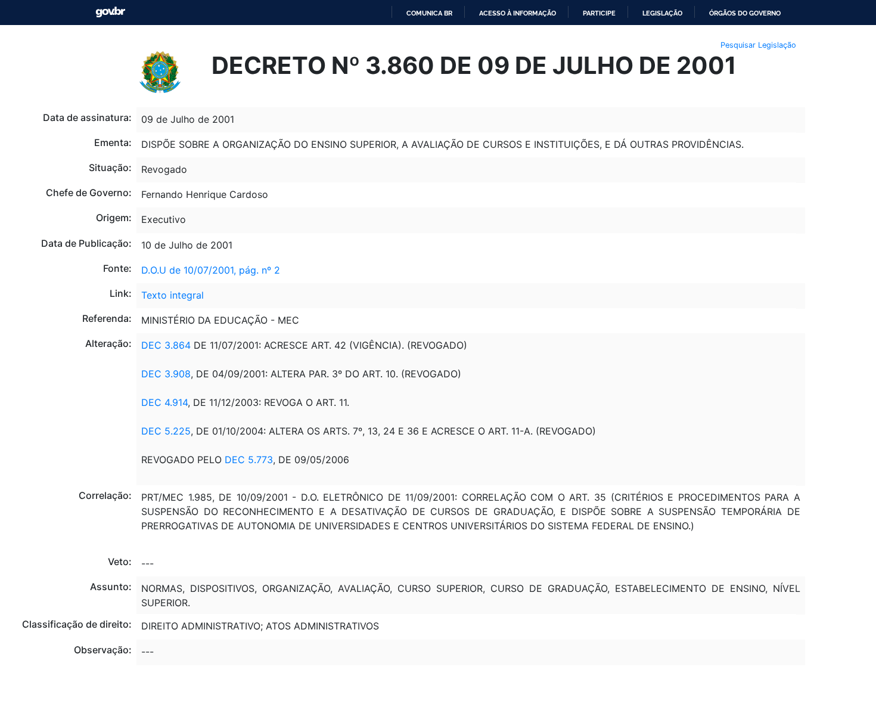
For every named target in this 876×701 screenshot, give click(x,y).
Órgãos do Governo (745, 13)
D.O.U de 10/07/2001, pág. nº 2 (210, 270)
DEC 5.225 (166, 431)
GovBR (110, 12)
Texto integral (172, 295)
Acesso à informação (517, 13)
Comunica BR (429, 13)
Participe (599, 13)
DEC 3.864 (166, 345)
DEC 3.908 (166, 374)
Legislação (662, 13)
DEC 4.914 (164, 402)
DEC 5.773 (249, 460)
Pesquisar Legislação (758, 45)
